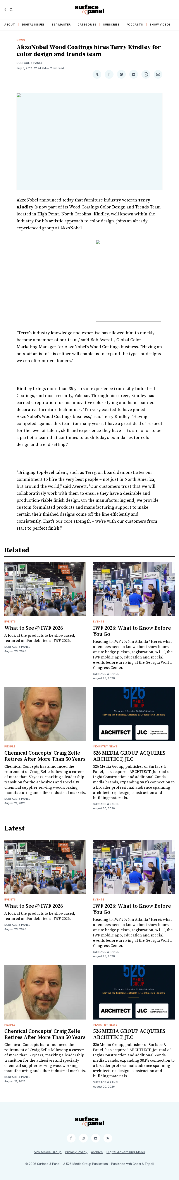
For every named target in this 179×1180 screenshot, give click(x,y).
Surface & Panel (30, 63)
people (9, 746)
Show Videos (160, 24)
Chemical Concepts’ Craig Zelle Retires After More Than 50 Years (45, 756)
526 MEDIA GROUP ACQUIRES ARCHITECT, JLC (129, 756)
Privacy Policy (76, 1152)
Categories (86, 24)
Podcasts (134, 24)
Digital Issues (33, 24)
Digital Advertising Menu (126, 1152)
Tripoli (149, 1164)
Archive (97, 1152)
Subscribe (111, 24)
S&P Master (61, 24)
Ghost (137, 1164)
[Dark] (6, 9)
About (9, 24)
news (21, 40)
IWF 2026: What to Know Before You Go (132, 631)
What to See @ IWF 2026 (33, 628)
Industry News (105, 746)
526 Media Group (48, 1152)
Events (10, 621)
